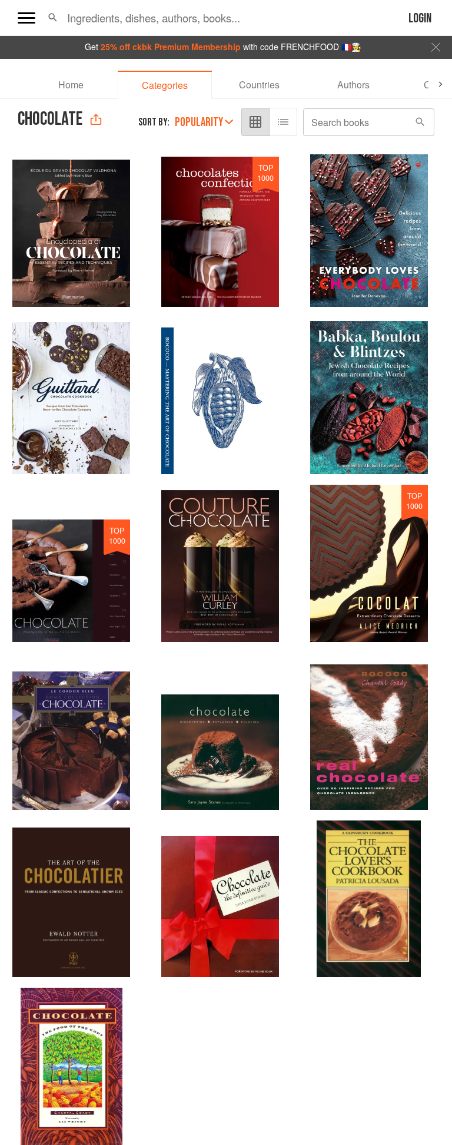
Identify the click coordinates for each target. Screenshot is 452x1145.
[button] (52, 18)
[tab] (71, 85)
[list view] (283, 122)
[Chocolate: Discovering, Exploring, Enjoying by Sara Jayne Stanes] (220, 731)
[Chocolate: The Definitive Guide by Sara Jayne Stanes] (220, 899)
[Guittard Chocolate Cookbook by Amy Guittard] (71, 396)
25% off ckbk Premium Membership (171, 46)
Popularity (199, 122)
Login (419, 19)
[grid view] (255, 122)
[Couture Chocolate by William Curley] (220, 563)
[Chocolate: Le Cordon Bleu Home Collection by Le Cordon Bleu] (71, 731)
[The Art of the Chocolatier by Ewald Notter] (71, 899)
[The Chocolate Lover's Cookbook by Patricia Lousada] (369, 899)
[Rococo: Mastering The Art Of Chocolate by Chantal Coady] (220, 396)
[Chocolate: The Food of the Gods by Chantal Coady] (71, 1066)
